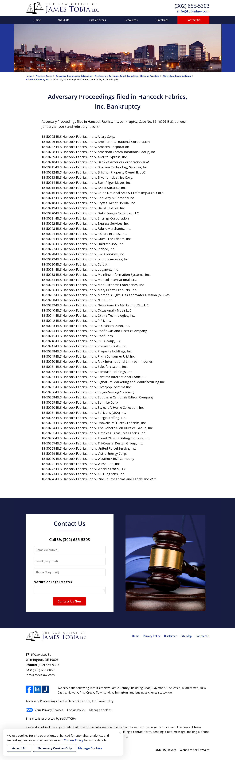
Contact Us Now (69, 601)
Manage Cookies (100, 710)
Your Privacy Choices (49, 710)
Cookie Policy (76, 710)
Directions (162, 20)
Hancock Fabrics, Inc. (38, 79)
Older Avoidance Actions (177, 75)
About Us (63, 20)
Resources (131, 20)
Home (37, 20)
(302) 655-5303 (192, 5)
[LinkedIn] (37, 689)
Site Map (186, 636)
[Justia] (45, 689)
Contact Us (193, 20)
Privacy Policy (151, 636)
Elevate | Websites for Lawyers (182, 750)
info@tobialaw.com (193, 11)
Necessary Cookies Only (54, 748)
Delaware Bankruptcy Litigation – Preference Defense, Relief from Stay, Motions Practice (107, 75)
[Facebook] (29, 689)
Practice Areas (97, 20)
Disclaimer (170, 636)
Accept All (19, 748)
